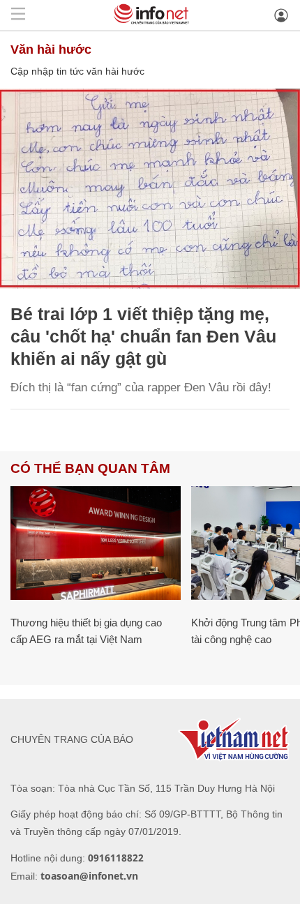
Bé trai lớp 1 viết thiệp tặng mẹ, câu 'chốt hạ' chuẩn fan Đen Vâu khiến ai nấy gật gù (143, 336)
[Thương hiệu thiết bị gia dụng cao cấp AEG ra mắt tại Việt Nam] (95, 543)
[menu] (18, 15)
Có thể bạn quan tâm (90, 468)
